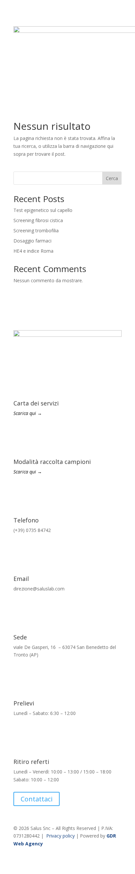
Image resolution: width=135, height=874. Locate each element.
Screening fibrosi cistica (38, 220)
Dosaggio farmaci (32, 241)
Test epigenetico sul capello (42, 210)
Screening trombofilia (36, 230)
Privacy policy (60, 836)
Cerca (112, 178)
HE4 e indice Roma (33, 251)
